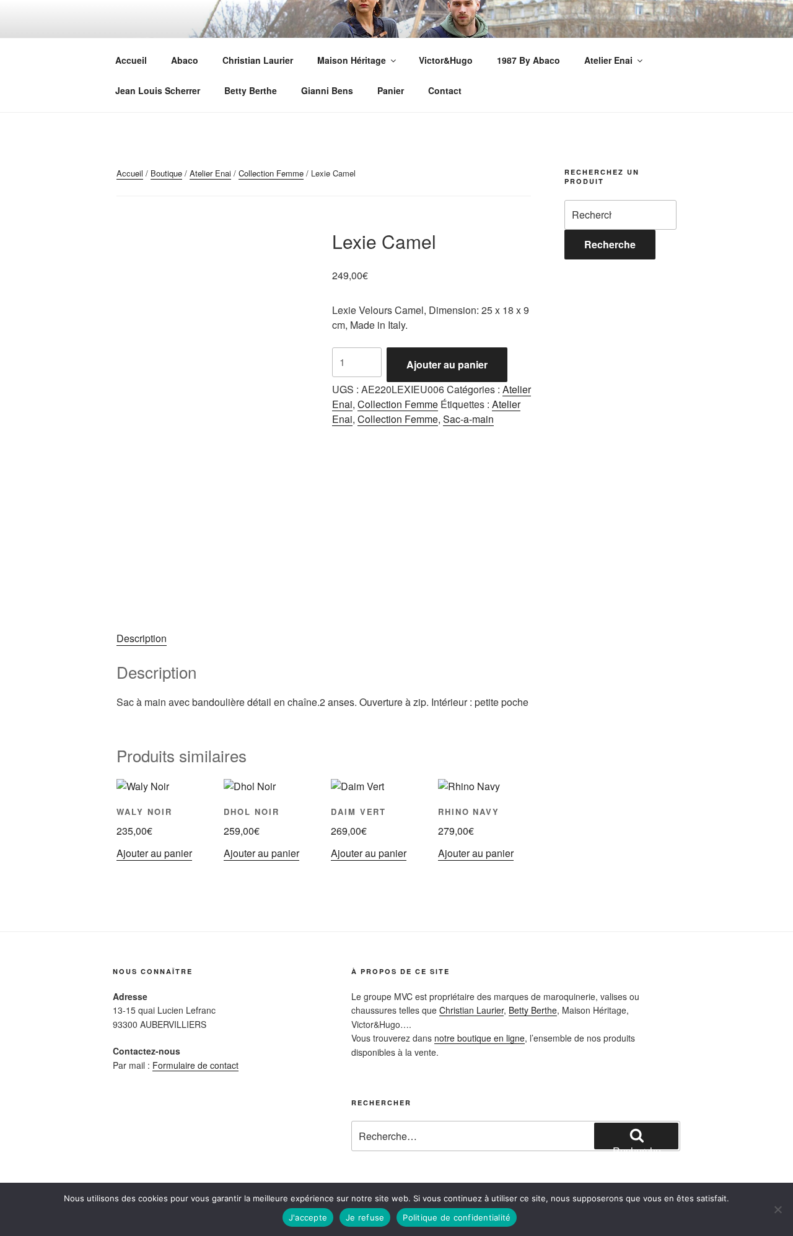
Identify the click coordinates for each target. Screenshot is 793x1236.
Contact (445, 90)
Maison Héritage (351, 60)
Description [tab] (141, 638)
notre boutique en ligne (479, 1038)
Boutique (166, 173)
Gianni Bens (327, 90)
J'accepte (308, 1217)
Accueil (131, 60)
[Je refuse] (777, 1209)
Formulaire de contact (195, 1065)
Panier (390, 90)
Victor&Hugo (446, 60)
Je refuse (365, 1217)
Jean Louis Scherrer (157, 90)
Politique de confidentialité (456, 1217)
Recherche (610, 244)
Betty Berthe (250, 90)
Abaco (184, 60)
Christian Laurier (257, 60)
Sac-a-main (468, 419)
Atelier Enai (608, 60)
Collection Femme (271, 173)
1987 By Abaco (528, 60)
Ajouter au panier (447, 364)
